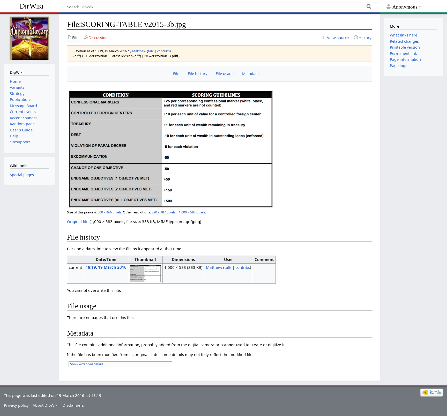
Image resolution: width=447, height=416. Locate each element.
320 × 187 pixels (163, 212)
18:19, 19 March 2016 (106, 267)
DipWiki (31, 6)
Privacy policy (16, 405)
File (176, 73)
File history (197, 73)
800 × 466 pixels (109, 212)
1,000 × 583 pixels (192, 212)
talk (151, 51)
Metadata (250, 73)
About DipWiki (45, 405)
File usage (225, 73)
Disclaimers (73, 405)
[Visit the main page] (29, 38)
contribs (163, 51)
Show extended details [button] (86, 364)
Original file (77, 221)
